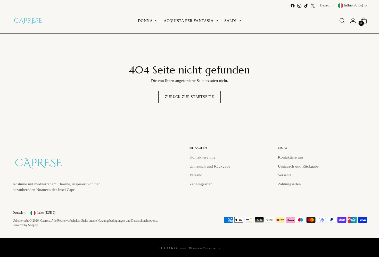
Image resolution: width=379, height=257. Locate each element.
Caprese (45, 220)
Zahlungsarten (201, 184)
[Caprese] (28, 20)
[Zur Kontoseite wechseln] (353, 20)
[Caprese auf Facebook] (292, 5)
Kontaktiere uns (202, 157)
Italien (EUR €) (353, 5)
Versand (196, 175)
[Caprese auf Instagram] (299, 5)
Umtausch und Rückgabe (210, 166)
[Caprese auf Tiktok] (306, 5)
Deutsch (325, 5)
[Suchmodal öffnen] (342, 20)
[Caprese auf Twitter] (312, 5)
